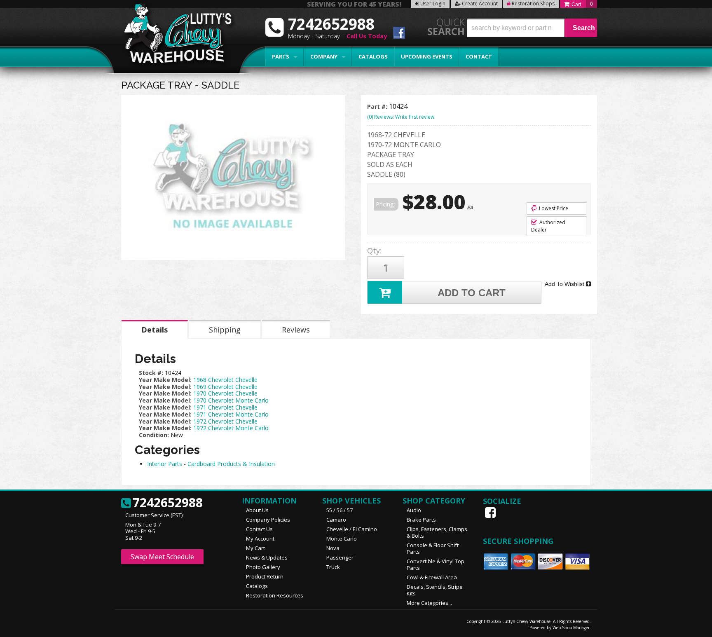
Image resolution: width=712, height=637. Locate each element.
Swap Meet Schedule (162, 556)
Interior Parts (164, 464)
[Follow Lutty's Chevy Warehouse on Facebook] (399, 34)
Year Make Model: (165, 380)
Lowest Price (553, 208)
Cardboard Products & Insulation (231, 464)
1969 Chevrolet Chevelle (225, 387)
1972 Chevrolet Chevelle (225, 421)
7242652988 (168, 503)
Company (323, 56)
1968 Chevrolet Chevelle (225, 380)
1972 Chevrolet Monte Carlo (231, 428)
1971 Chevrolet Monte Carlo (231, 414)
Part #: (378, 106)
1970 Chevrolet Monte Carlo (231, 400)
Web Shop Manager (571, 627)
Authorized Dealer (548, 226)
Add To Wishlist (565, 284)
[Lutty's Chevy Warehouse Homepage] (173, 36)
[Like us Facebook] (491, 512)
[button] (532, 28)
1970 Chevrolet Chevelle (225, 393)
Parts (280, 56)
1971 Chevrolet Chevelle (225, 407)
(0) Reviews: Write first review (400, 116)
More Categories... (429, 603)
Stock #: (152, 373)
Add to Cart (472, 292)
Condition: (154, 435)
